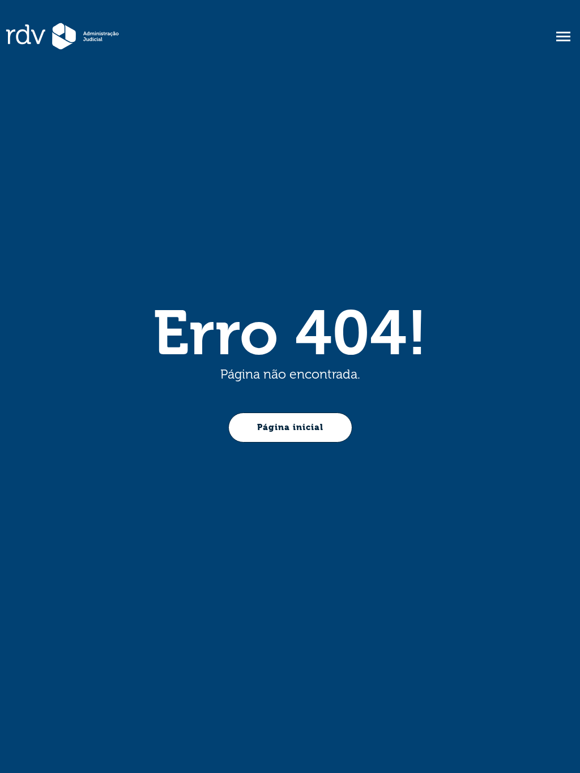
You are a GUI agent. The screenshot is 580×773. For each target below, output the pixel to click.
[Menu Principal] (563, 36)
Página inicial (290, 427)
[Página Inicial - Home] (62, 36)
